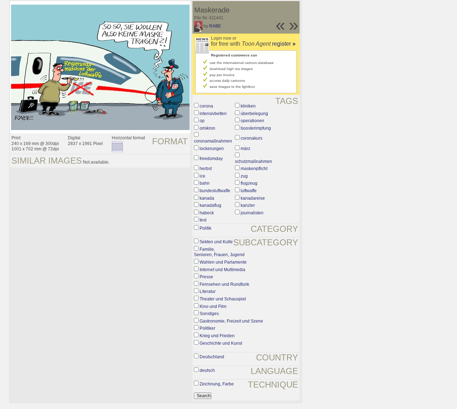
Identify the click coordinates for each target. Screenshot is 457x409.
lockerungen (212, 148)
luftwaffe (249, 190)
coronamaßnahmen (213, 141)
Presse (206, 276)
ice (202, 176)
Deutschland (212, 356)
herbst (206, 168)
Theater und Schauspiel (223, 298)
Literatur (208, 291)
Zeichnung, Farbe (217, 383)
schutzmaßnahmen (253, 161)
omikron (207, 128)
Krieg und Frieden (217, 335)
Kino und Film (213, 306)
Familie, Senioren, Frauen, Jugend (219, 252)
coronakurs (251, 138)
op (202, 120)
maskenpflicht (254, 168)
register (284, 44)
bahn (205, 183)
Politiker (207, 328)
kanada (207, 198)
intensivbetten (213, 113)
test (203, 220)
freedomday (211, 158)
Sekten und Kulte (216, 241)
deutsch (207, 370)
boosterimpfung (256, 128)
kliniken (248, 106)
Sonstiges (209, 313)
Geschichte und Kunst (221, 343)
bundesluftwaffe (215, 190)
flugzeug (249, 183)
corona (206, 106)
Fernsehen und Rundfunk (224, 284)
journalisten (252, 212)
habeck (207, 212)
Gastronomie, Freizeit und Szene (231, 321)
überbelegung (254, 113)
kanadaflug (210, 205)
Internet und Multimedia (222, 269)
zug (244, 176)
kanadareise (253, 198)
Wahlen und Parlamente (223, 262)
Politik (205, 228)
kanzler (248, 205)
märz (245, 148)
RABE (215, 26)
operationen (252, 120)
